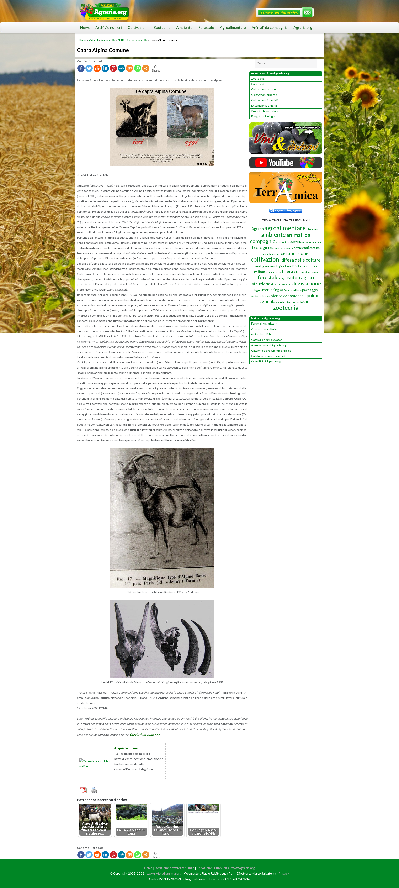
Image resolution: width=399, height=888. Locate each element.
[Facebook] (81, 68)
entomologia (274, 266)
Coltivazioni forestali (264, 100)
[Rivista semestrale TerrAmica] (285, 201)
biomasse (277, 248)
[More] (145, 68)
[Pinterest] (113, 68)
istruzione (261, 284)
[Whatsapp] (137, 68)
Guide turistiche (261, 334)
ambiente (273, 234)
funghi (282, 278)
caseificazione (271, 254)
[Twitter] (89, 68)
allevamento (313, 229)
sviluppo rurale (293, 302)
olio (283, 290)
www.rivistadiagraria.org (164, 873)
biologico (261, 247)
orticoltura (294, 290)
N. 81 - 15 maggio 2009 (132, 40)
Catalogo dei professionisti (268, 356)
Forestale (206, 27)
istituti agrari (300, 277)
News (85, 27)
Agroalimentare (233, 27)
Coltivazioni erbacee (264, 89)
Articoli (94, 40)
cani (305, 248)
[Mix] (129, 68)
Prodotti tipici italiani (264, 111)
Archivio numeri (108, 27)
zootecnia (285, 307)
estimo (259, 271)
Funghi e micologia (263, 116)
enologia (261, 266)
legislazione (307, 283)
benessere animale (310, 242)
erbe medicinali (291, 266)
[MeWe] (121, 68)
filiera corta (293, 271)
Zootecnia (161, 27)
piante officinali (260, 296)
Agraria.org (302, 27)
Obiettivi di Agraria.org (266, 361)
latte (290, 284)
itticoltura (279, 284)
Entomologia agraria (264, 105)
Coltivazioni (138, 27)
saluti (280, 302)
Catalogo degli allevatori (266, 339)
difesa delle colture (301, 260)
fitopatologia (311, 272)
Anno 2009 (108, 40)
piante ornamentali (288, 295)
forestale (268, 277)
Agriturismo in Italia (264, 329)
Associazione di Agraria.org (268, 345)
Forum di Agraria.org (264, 323)
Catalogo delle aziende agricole (271, 350)
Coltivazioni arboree (264, 94)
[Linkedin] (105, 68)
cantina (314, 248)
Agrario (257, 228)
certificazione (294, 253)
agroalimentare (285, 227)
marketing (270, 289)
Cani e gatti (258, 84)
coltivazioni (266, 259)
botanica (288, 248)
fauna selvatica (273, 272)
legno (258, 290)
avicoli (294, 242)
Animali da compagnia (270, 27)
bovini (298, 248)
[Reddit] (97, 68)
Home (83, 40)
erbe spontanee (308, 266)
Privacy (283, 873)
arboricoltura (283, 242)
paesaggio (310, 290)
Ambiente (184, 27)
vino (307, 301)
